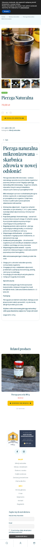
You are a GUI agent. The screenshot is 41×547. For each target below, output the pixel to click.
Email (10, 523)
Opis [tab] (6, 140)
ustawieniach (24, 8)
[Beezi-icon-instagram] (24, 451)
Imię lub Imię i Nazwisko (16, 515)
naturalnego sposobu (10, 180)
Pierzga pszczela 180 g (20, 394)
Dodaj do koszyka (14, 118)
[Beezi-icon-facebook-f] (17, 451)
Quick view (22, 408)
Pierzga (6, 300)
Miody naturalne (14, 17)
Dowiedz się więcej (20, 403)
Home (3, 17)
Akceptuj (6, 11)
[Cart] (34, 543)
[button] (36, 31)
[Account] (20, 543)
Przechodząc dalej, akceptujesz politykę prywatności (20, 531)
